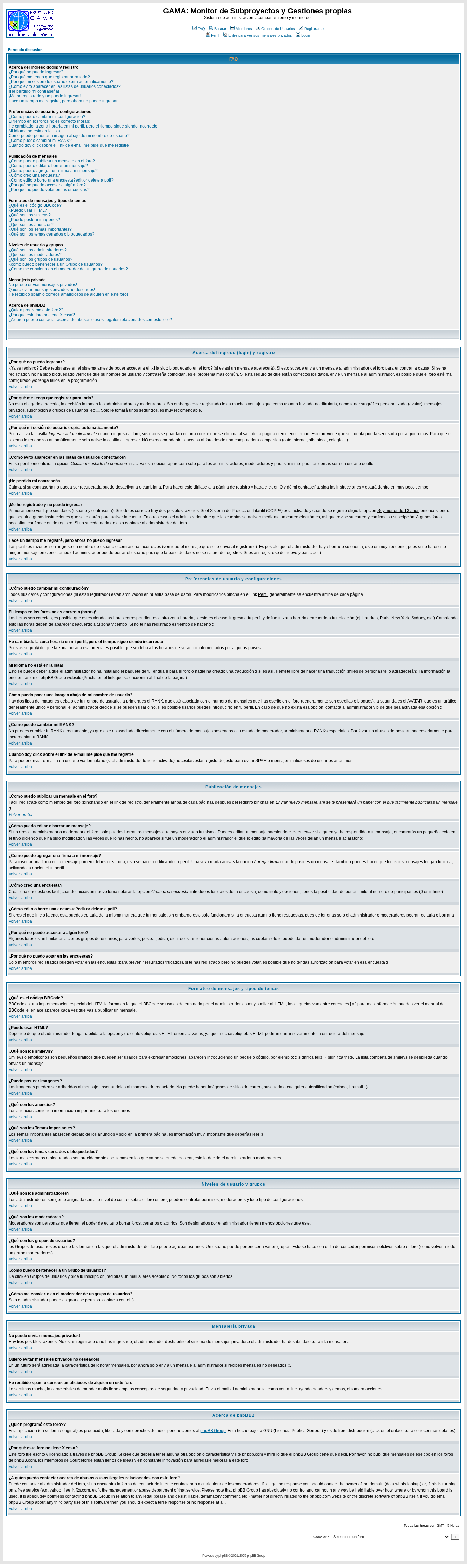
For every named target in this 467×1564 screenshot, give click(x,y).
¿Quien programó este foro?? (36, 310)
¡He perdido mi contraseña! (34, 91)
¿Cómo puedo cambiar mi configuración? (47, 116)
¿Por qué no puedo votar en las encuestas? (49, 189)
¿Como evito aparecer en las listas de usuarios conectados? (65, 86)
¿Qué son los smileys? (30, 215)
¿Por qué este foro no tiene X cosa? (42, 314)
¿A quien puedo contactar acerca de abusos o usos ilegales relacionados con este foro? (90, 319)
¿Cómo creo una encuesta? (34, 175)
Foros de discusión (25, 50)
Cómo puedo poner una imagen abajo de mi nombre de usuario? (69, 135)
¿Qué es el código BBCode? (35, 205)
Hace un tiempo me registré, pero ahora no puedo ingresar (63, 100)
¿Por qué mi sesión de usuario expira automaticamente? (61, 81)
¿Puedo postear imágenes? (34, 219)
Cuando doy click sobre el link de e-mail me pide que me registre (69, 145)
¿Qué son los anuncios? (31, 224)
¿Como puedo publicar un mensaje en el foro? (52, 161)
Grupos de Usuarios (278, 29)
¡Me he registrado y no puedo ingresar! (45, 96)
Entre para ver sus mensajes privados (260, 35)
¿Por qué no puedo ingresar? (36, 72)
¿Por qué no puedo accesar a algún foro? (47, 185)
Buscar (220, 29)
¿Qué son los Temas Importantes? (40, 229)
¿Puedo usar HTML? (28, 210)
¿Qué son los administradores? (38, 250)
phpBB (223, 1556)
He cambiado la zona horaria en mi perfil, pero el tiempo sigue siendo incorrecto (83, 126)
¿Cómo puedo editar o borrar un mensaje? (48, 165)
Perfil (215, 35)
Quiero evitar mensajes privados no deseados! (52, 289)
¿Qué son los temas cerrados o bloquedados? (51, 234)
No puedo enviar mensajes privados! (43, 284)
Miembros (244, 29)
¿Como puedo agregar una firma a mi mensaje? (53, 170)
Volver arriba (20, 386)
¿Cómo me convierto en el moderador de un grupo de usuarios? (68, 269)
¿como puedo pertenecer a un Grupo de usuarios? (56, 264)
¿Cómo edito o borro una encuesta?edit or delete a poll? (61, 180)
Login (305, 35)
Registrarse (314, 29)
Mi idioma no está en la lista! (35, 131)
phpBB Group (213, 1430)
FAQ (201, 29)
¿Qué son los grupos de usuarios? (40, 259)
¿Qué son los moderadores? (35, 254)
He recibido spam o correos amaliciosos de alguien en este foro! (68, 294)
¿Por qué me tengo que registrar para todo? (49, 77)
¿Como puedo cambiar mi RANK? (40, 140)
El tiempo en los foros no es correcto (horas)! (50, 121)
